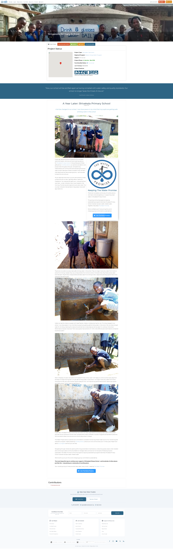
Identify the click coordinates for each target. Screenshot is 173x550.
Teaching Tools (104, 526)
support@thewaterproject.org (87, 504)
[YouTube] (116, 541)
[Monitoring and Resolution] (96, 72)
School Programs (79, 531)
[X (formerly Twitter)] (120, 541)
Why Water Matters (52, 531)
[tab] (52, 44)
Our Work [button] (25, 2)
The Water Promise (104, 205)
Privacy (91, 546)
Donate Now (80, 499)
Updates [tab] (74, 44)
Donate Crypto (78, 533)
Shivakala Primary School (63, 163)
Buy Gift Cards (78, 526)
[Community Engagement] (80, 72)
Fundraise (169, 1)
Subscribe (117, 513)
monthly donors (66, 165)
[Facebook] (109, 541)
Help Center (99, 504)
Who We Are (51, 523)
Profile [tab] (64, 44)
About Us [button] (31, 2)
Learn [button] (14, 2)
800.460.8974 (76, 504)
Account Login (104, 533)
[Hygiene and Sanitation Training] (92, 72)
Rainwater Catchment (88, 52)
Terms (94, 546)
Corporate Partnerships (80, 528)
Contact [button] (36, 2)
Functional (91, 63)
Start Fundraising (79, 523)
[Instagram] (113, 541)
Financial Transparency (53, 533)
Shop (103, 531)
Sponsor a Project (94, 499)
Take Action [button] (20, 2)
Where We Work (52, 528)
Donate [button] (10, 2)
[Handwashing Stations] (84, 72)
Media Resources (105, 523)
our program (61, 443)
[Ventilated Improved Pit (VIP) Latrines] (88, 72)
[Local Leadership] (76, 72)
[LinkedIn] (123, 541)
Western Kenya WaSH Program (93, 55)
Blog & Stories (104, 528)
